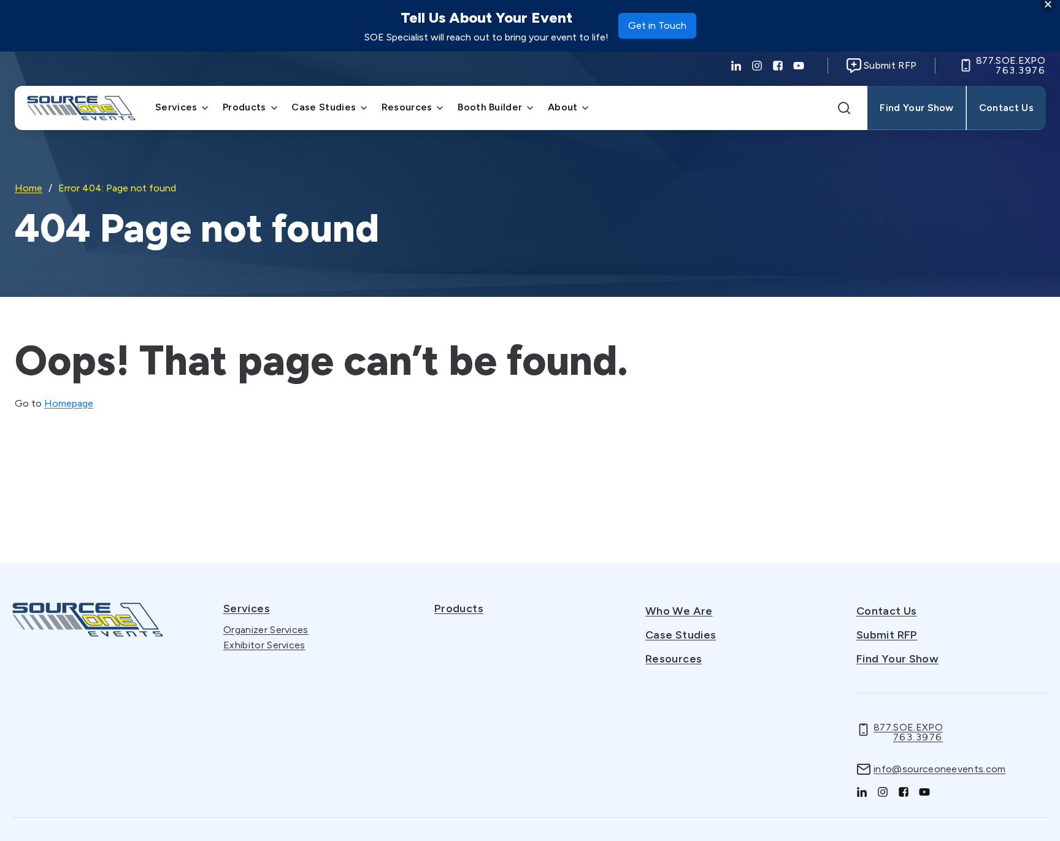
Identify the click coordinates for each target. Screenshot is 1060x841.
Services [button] (176, 107)
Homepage (68, 403)
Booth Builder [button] (490, 107)
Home (28, 188)
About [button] (563, 107)
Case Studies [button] (323, 107)
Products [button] (244, 107)
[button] (844, 108)
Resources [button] (407, 107)
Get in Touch (657, 29)
